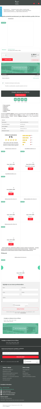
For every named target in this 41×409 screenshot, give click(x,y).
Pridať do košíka (8, 59)
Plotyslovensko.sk (7, 9)
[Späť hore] (39, 407)
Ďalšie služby (26, 367)
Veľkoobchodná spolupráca (20, 67)
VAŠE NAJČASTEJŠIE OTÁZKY (9, 374)
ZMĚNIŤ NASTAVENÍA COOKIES (29, 376)
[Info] (32, 2)
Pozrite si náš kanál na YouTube (8, 394)
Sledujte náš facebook (6, 391)
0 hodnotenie (10, 18)
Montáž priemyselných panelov (9, 10)
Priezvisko (24, 287)
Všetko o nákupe (7, 367)
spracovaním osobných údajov (12, 361)
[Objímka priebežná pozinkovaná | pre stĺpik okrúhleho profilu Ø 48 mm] (20, 33)
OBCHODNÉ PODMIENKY (8, 369)
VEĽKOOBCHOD (26, 369)
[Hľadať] (4, 2)
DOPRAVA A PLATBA (7, 371)
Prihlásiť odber (20, 356)
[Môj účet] (37, 2)
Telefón (23, 292)
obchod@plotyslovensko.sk (8, 389)
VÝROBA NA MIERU (27, 374)
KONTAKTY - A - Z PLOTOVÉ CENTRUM (11, 376)
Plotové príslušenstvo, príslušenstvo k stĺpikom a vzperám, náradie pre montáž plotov (18, 247)
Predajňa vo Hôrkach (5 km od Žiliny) (10, 340)
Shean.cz (8, 406)
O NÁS (24, 371)
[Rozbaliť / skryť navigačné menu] (2, 2)
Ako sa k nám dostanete (20, 328)
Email (4, 292)
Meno (4, 287)
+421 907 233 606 (5, 387)
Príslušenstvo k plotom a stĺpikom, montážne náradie (20, 9)
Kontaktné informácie (6, 384)
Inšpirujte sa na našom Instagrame (8, 392)
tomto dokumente (23, 312)
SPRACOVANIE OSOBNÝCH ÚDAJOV (10, 373)
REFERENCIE (25, 373)
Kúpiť (11, 168)
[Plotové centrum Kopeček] (18, 2)
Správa (4, 297)
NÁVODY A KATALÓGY (7, 378)
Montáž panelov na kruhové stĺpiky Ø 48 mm (23, 10)
